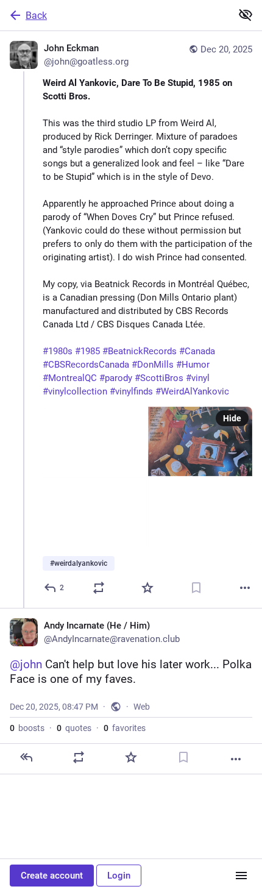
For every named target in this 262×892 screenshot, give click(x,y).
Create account (52, 875)
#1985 (87, 351)
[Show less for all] (245, 14)
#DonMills (153, 364)
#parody (115, 378)
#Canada (197, 351)
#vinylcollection (75, 391)
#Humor (193, 364)
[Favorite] (147, 587)
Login (118, 875)
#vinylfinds (131, 391)
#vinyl (198, 378)
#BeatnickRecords (139, 351)
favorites (125, 728)
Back (36, 15)
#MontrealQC (70, 378)
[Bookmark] (196, 587)
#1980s (58, 351)
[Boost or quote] (98, 587)
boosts (27, 728)
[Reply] (26, 757)
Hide (232, 418)
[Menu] (241, 875)
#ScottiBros (159, 378)
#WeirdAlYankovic (192, 391)
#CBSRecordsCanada (86, 364)
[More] (245, 587)
